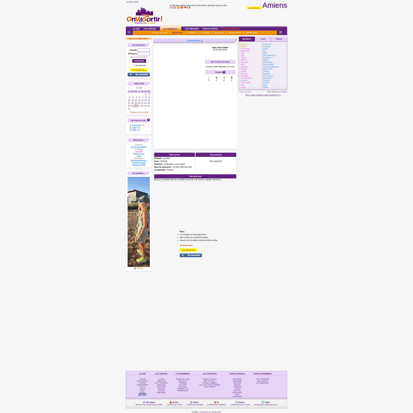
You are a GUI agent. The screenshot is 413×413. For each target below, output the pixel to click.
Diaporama (161, 385)
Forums (142, 383)
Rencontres (237, 393)
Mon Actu (237, 383)
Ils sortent (205, 33)
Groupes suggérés (209, 383)
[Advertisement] (228, 17)
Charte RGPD (142, 385)
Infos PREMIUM (262, 379)
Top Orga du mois (138, 120)
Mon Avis (237, 391)
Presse (142, 389)
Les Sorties (150, 29)
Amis (263, 39)
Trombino (192, 33)
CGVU (142, 387)
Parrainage (237, 379)
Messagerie (237, 381)
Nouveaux (218, 33)
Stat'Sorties (161, 393)
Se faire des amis (159, 33)
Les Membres (170, 29)
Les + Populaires (161, 383)
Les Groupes (192, 29)
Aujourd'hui (161, 381)
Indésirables (237, 396)
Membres (246, 39)
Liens (142, 391)
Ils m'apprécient (263, 383)
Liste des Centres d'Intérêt (209, 385)
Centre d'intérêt (210, 387)
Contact (142, 393)
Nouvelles (161, 389)
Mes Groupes (209, 381)
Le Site (136, 29)
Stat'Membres (252, 33)
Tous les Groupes (210, 379)
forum (285, 92)
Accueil (142, 379)
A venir (161, 379)
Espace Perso (210, 29)
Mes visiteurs (262, 381)
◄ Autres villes (132, 2)
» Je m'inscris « (254, 8)
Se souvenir (140, 65)
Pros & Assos (142, 381)
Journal (237, 389)
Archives (161, 391)
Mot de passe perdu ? (139, 57)
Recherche (177, 33)
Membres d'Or (234, 33)
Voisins (279, 39)
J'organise (237, 387)
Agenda (237, 385)
